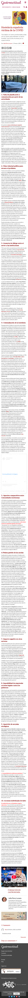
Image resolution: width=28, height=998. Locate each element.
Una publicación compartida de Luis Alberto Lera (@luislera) (14, 491)
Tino (6, 929)
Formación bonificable (6, 955)
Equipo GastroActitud (6, 951)
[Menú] (25, 2)
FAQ (2, 961)
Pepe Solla (14, 108)
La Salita (16, 336)
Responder (23, 937)
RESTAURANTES (6, 7)
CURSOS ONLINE (16, 7)
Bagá (7, 411)
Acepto (16, 993)
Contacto (3, 953)
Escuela (3, 959)
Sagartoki (21, 655)
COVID (3, 52)
